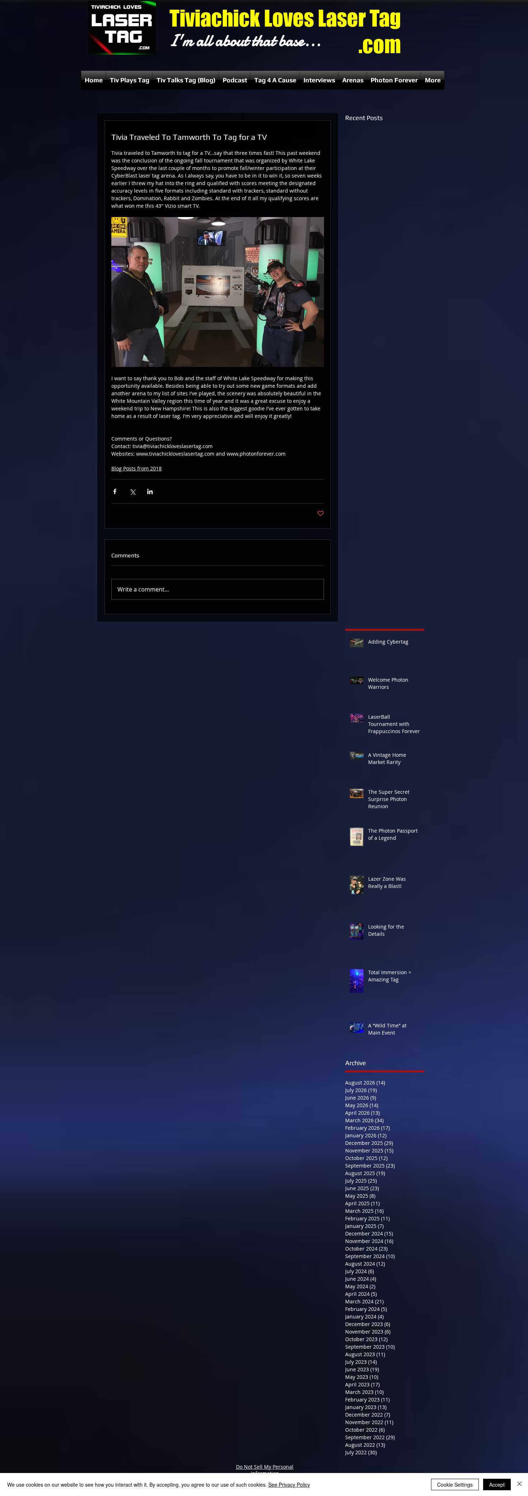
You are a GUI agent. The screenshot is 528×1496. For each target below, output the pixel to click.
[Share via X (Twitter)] (132, 491)
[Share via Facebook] (114, 491)
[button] (129, 80)
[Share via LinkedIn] (150, 491)
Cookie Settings (455, 1484)
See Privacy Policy (289, 1484)
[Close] (519, 1484)
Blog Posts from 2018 (136, 468)
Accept (497, 1484)
